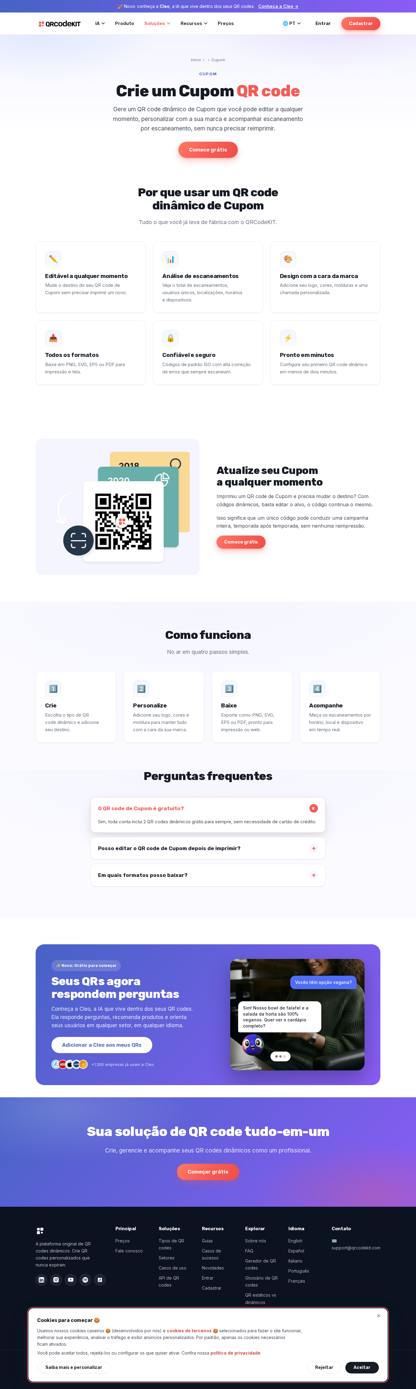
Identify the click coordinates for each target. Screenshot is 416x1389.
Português (298, 1270)
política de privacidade (235, 1352)
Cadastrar (361, 23)
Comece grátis (208, 150)
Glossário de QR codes (261, 1281)
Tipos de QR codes (171, 1244)
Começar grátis (208, 1172)
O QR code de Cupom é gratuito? (141, 808)
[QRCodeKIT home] (60, 23)
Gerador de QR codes (260, 1264)
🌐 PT (289, 23)
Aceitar (362, 1367)
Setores (167, 1257)
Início (196, 59)
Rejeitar (324, 1367)
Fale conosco (129, 1250)
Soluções (154, 23)
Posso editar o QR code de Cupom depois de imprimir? (169, 848)
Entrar (323, 23)
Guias (207, 1240)
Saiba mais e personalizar (73, 1367)
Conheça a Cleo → (278, 6)
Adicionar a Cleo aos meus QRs (102, 1045)
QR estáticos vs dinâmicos (260, 1298)
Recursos (191, 23)
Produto (124, 23)
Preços (226, 23)
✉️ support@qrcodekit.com (356, 1244)
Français (296, 1281)
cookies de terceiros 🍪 (192, 1330)
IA (97, 23)
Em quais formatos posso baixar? (143, 875)
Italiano (295, 1260)
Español (296, 1250)
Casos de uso (172, 1267)
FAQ (249, 1250)
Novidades (213, 1267)
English (295, 1240)
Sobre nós (255, 1240)
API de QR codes (169, 1281)
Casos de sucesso (211, 1254)
